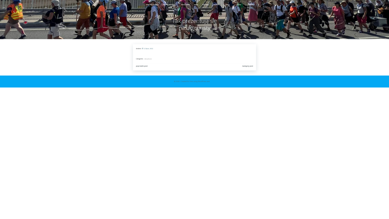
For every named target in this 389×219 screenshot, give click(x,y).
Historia (205, 5)
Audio (239, 5)
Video (227, 5)
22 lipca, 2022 (148, 48)
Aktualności (148, 59)
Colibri (212, 81)
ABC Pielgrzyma (168, 5)
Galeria (216, 5)
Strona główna (152, 5)
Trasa (196, 5)
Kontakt (251, 5)
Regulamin (185, 5)
